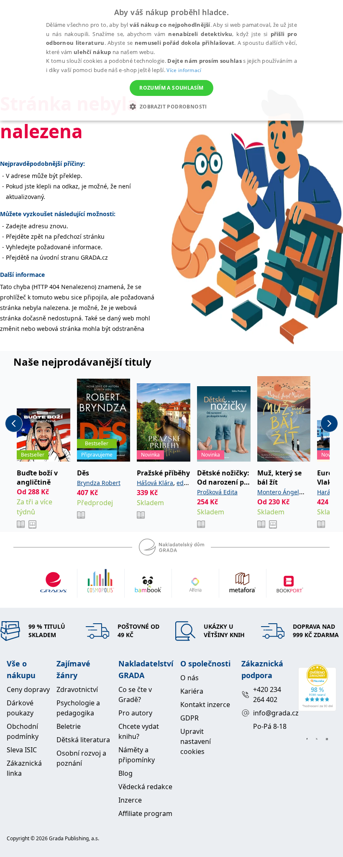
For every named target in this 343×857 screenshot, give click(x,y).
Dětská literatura (83, 739)
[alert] (171, 60)
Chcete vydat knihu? (138, 731)
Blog (125, 773)
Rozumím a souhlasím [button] (171, 87)
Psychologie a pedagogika (78, 708)
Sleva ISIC (22, 749)
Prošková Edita (217, 492)
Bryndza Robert (98, 483)
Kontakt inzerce (205, 704)
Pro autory (135, 713)
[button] (171, 106)
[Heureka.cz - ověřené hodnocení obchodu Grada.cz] (317, 687)
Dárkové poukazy (20, 708)
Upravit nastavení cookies (195, 741)
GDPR (189, 718)
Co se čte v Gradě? (135, 694)
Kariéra (191, 691)
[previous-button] (14, 423)
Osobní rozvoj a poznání (81, 758)
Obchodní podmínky (22, 731)
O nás (189, 677)
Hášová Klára (155, 483)
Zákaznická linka (24, 768)
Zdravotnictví (77, 689)
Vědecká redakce (145, 786)
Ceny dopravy (28, 689)
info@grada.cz (272, 713)
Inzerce (130, 800)
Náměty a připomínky (136, 754)
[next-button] (329, 423)
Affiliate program (145, 813)
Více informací (183, 70)
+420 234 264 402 (267, 694)
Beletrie (68, 726)
